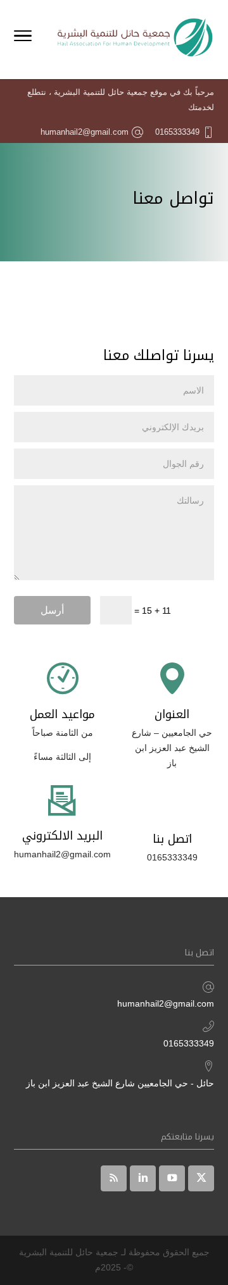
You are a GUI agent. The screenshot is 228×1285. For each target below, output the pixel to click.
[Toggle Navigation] (23, 38)
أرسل (52, 610)
